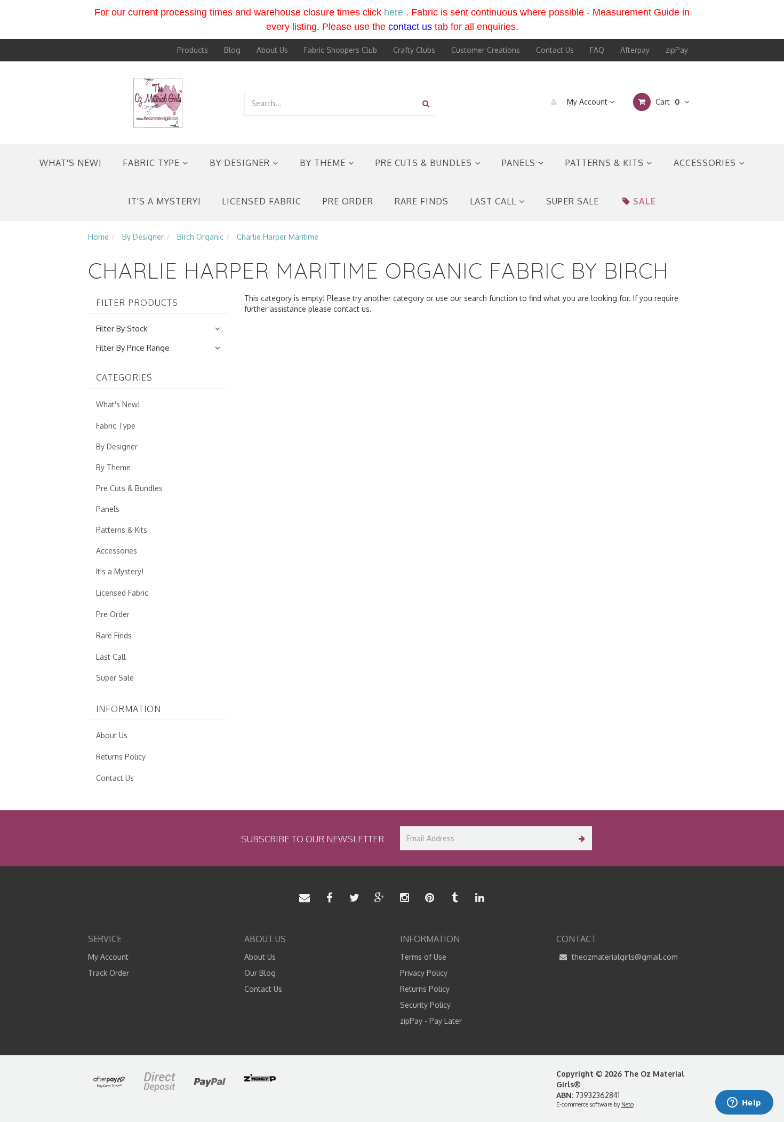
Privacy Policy (423, 972)
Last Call (494, 201)
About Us (272, 49)
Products (192, 49)
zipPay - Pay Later (431, 1020)
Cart (666, 101)
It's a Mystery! (164, 201)
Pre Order (348, 201)
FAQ (597, 49)
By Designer (241, 162)
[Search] (426, 103)
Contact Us (555, 49)
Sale (644, 201)
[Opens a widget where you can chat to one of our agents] (744, 1103)
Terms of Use (423, 956)
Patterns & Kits (605, 162)
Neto (627, 1104)
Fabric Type (152, 162)
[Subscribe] (580, 838)
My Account (587, 101)
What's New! (70, 162)
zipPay (677, 49)
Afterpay (635, 49)
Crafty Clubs (414, 49)
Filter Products (137, 303)
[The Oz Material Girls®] (158, 102)
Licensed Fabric (261, 201)
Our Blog (260, 972)
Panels (520, 162)
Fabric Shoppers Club (340, 49)
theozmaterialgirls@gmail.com (624, 956)
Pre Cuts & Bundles (425, 162)
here (393, 12)
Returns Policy (121, 756)
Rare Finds (422, 201)
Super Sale (572, 201)
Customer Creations (485, 49)
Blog (232, 49)
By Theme (324, 162)
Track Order (108, 972)
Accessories (706, 162)
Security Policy (425, 1004)
